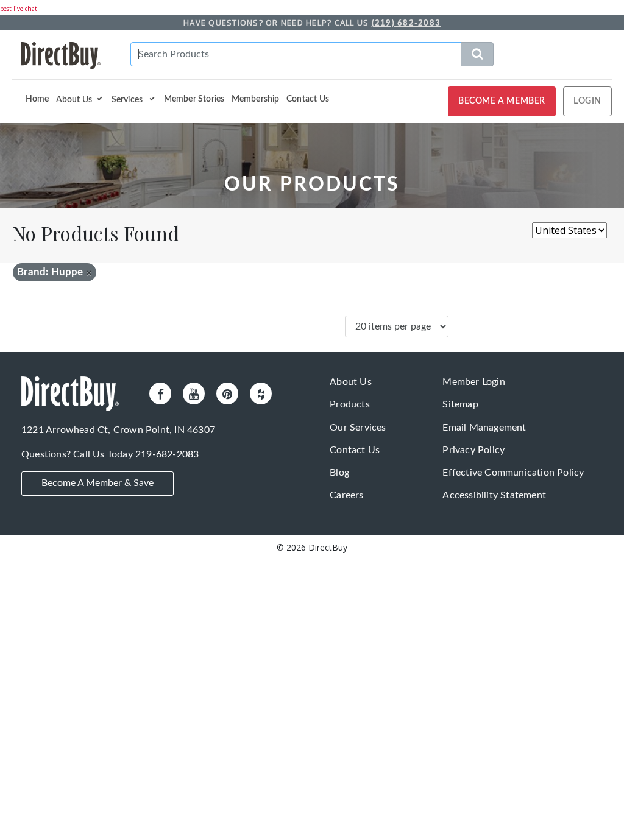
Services (128, 99)
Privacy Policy (473, 450)
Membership (256, 99)
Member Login (473, 382)
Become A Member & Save (97, 483)
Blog (339, 473)
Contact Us (307, 99)
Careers (346, 495)
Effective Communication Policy (513, 473)
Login (587, 101)
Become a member (501, 101)
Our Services (358, 427)
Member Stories (194, 99)
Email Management (484, 427)
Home (37, 99)
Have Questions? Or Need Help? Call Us (312, 22)
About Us (74, 99)
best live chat (18, 8)
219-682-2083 (167, 454)
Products (350, 404)
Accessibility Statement (494, 495)
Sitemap (460, 404)
